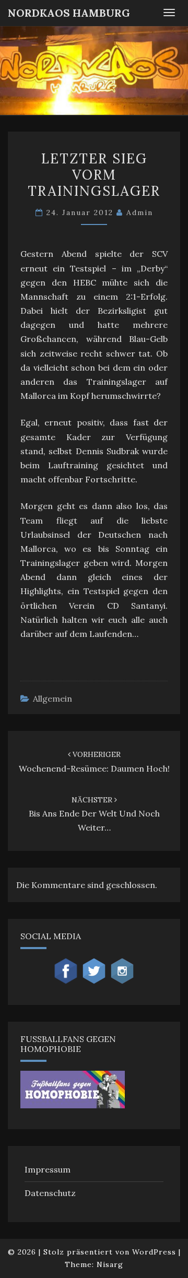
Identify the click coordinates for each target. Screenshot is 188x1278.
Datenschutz (50, 1193)
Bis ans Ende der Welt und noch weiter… (94, 814)
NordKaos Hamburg (69, 12)
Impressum (47, 1169)
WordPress (154, 1252)
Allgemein (52, 698)
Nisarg (110, 1264)
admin (139, 212)
